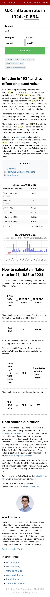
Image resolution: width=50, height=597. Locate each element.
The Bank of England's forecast (18, 455)
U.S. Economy (13, 566)
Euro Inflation (13, 579)
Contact (17, 592)
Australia (27, 2)
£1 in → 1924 (12, 59)
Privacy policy (30, 592)
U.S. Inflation (12, 562)
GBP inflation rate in (14, 63)
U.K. (19, 2)
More (45, 2)
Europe (37, 2)
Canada (11, 2)
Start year (10, 37)
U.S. (4, 2)
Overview (11, 169)
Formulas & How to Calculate (21, 172)
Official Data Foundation (29, 486)
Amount (9, 26)
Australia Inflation (14, 575)
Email (4, 549)
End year (29, 37)
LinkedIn (12, 549)
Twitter (20, 549)
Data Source (13, 175)
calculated (20, 137)
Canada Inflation (14, 571)
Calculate (25, 51)
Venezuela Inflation (15, 583)
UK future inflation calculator (15, 67)
